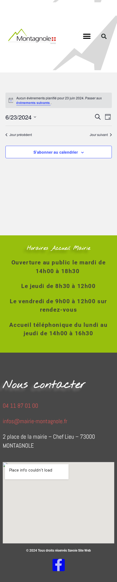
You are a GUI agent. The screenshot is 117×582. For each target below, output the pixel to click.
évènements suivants (33, 102)
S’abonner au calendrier (55, 152)
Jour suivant (99, 134)
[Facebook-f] (59, 565)
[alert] (58, 100)
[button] (87, 36)
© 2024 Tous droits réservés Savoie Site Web (58, 550)
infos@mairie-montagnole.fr (35, 421)
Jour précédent (21, 134)
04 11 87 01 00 (20, 405)
